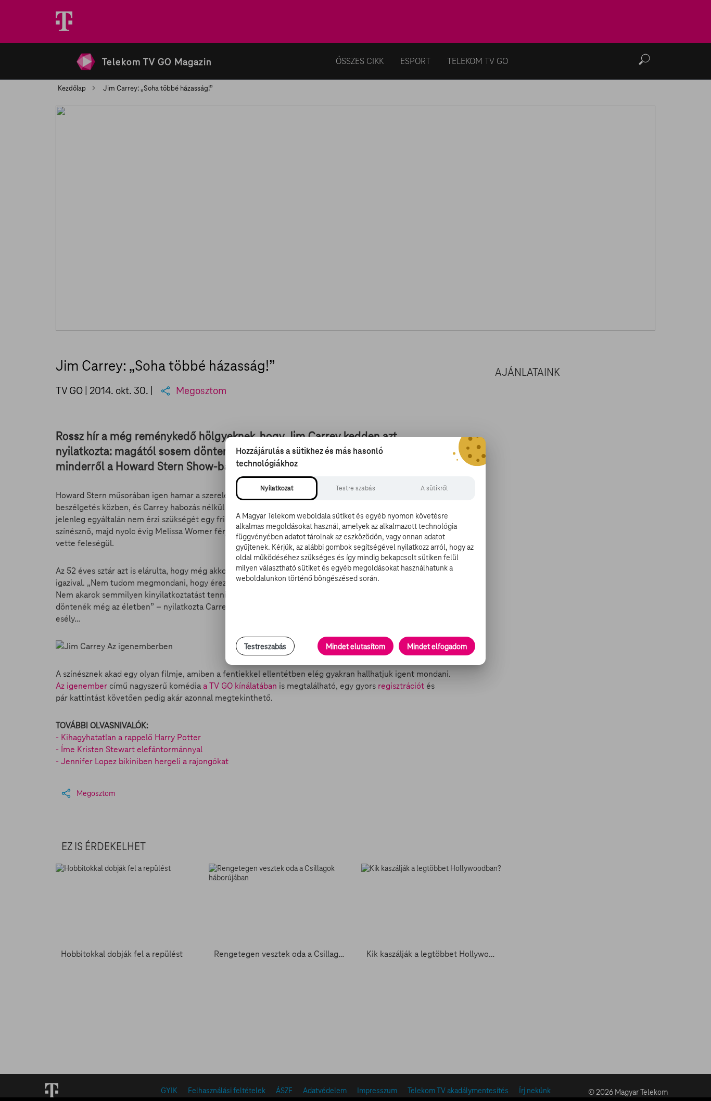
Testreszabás (265, 646)
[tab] (276, 488)
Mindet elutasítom (355, 646)
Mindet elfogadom (437, 646)
